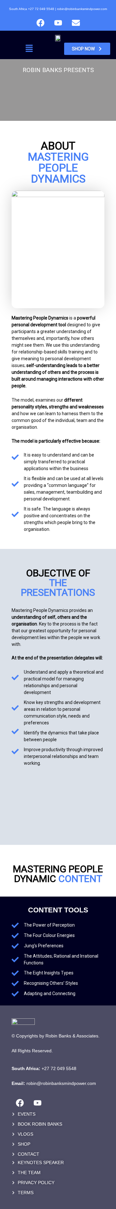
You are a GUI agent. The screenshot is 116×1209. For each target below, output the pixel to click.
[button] (29, 49)
